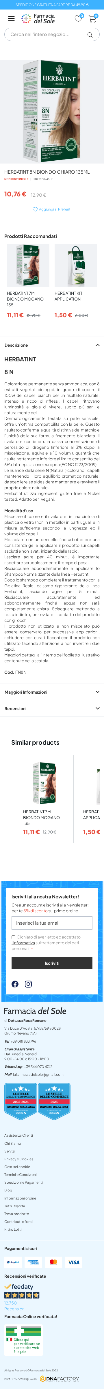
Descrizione (16, 345)
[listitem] (45, 799)
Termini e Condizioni (20, 1174)
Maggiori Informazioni (26, 691)
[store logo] (44, 18)
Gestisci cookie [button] (17, 1167)
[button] (92, 35)
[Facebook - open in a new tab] (15, 985)
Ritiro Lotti (13, 1229)
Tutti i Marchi (14, 1206)
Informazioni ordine (20, 1198)
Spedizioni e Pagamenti (23, 1182)
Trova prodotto (16, 1214)
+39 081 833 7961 (24, 1041)
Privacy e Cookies (18, 1159)
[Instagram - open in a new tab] (25, 985)
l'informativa (23, 942)
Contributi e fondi (19, 1221)
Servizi (9, 1151)
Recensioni (16, 708)
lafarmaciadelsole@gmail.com (38, 1074)
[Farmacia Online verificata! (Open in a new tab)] (23, 1354)
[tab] (52, 345)
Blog (8, 1190)
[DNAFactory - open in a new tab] (59, 1379)
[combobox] (52, 34)
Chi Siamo (12, 1143)
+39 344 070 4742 (38, 1067)
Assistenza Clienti (18, 1135)
